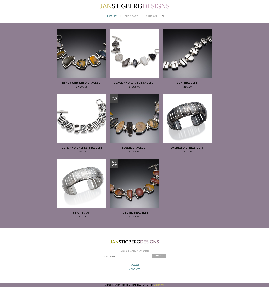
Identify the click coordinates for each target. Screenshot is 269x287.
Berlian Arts (159, 284)
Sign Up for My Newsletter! (134, 251)
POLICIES (135, 264)
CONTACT (134, 269)
